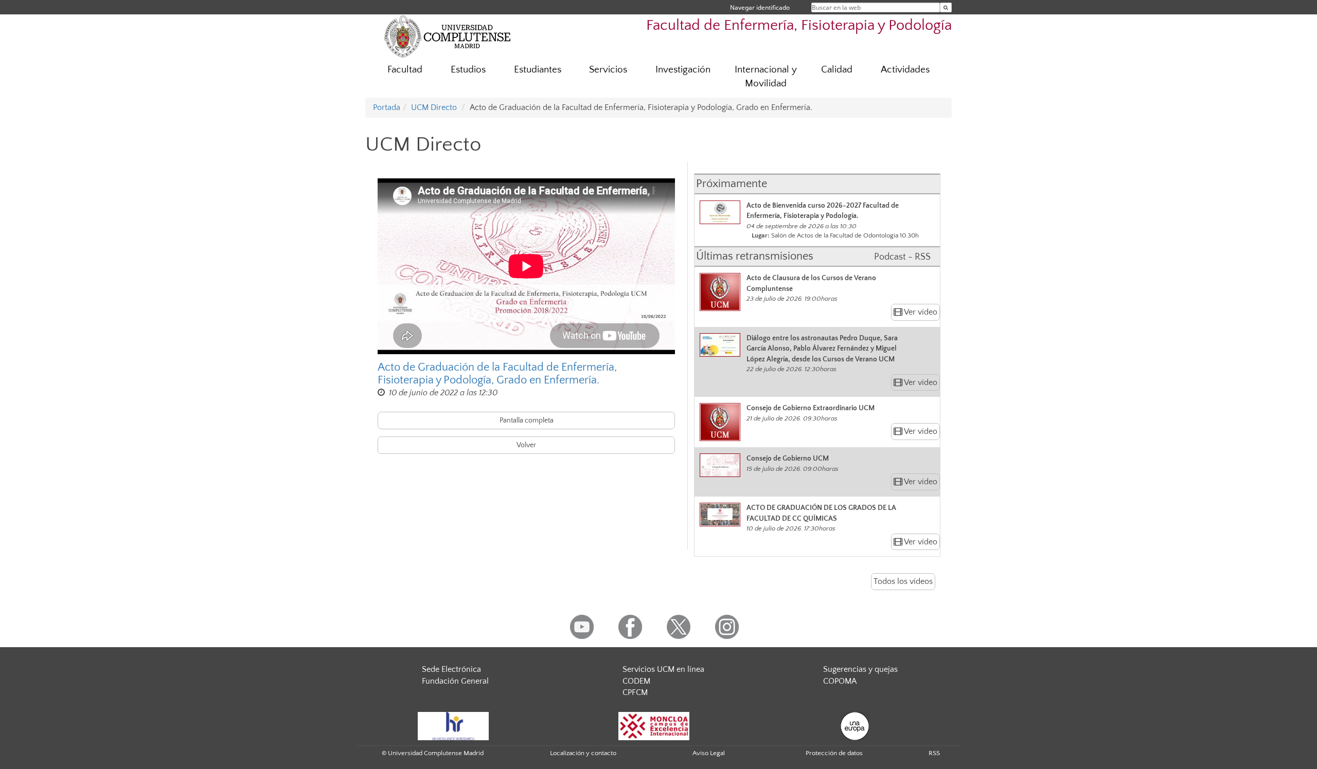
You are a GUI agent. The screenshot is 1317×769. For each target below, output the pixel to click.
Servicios (608, 69)
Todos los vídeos (903, 581)
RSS (934, 753)
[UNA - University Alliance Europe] (855, 725)
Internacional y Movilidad (766, 76)
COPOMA (840, 681)
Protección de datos (834, 753)
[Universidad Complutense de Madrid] (447, 36)
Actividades (905, 69)
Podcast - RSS (902, 257)
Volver (526, 445)
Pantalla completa (527, 420)
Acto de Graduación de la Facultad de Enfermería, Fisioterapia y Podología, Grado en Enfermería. (497, 374)
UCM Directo (434, 107)
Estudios (468, 69)
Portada (386, 107)
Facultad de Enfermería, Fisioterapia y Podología (799, 25)
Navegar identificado (760, 7)
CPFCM (635, 692)
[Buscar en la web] (946, 7)
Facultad (404, 69)
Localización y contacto (583, 753)
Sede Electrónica (451, 669)
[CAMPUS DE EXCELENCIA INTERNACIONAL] (653, 725)
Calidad (836, 69)
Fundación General (455, 681)
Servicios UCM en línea (663, 669)
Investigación (682, 69)
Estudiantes (537, 69)
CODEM (636, 681)
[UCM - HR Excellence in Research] (453, 725)
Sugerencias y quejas (860, 669)
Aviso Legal (708, 753)
